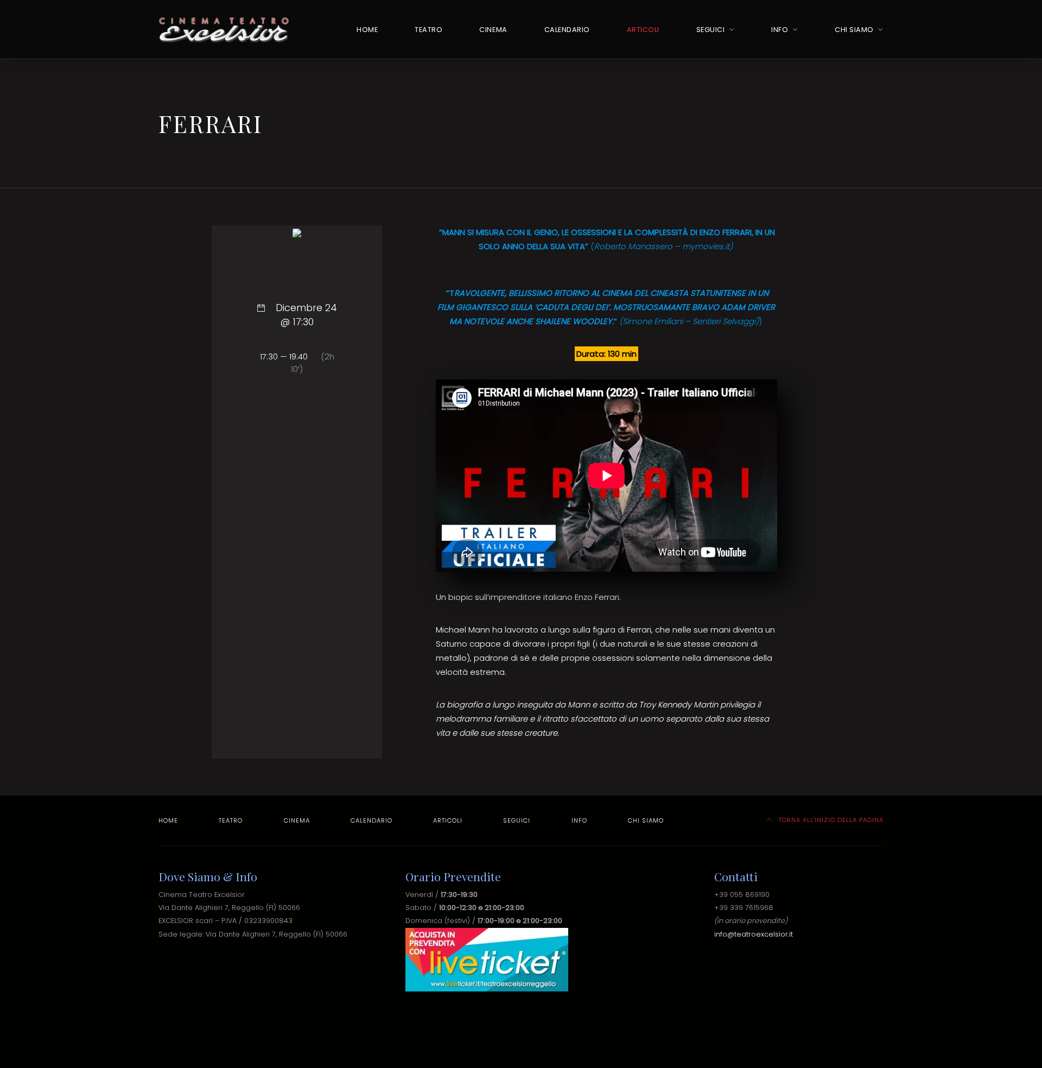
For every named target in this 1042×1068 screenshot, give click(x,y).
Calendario (567, 29)
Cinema (493, 29)
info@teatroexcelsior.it (753, 934)
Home (367, 29)
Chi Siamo (854, 29)
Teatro (428, 29)
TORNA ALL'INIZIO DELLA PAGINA (830, 820)
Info (779, 29)
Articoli (643, 29)
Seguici (710, 29)
